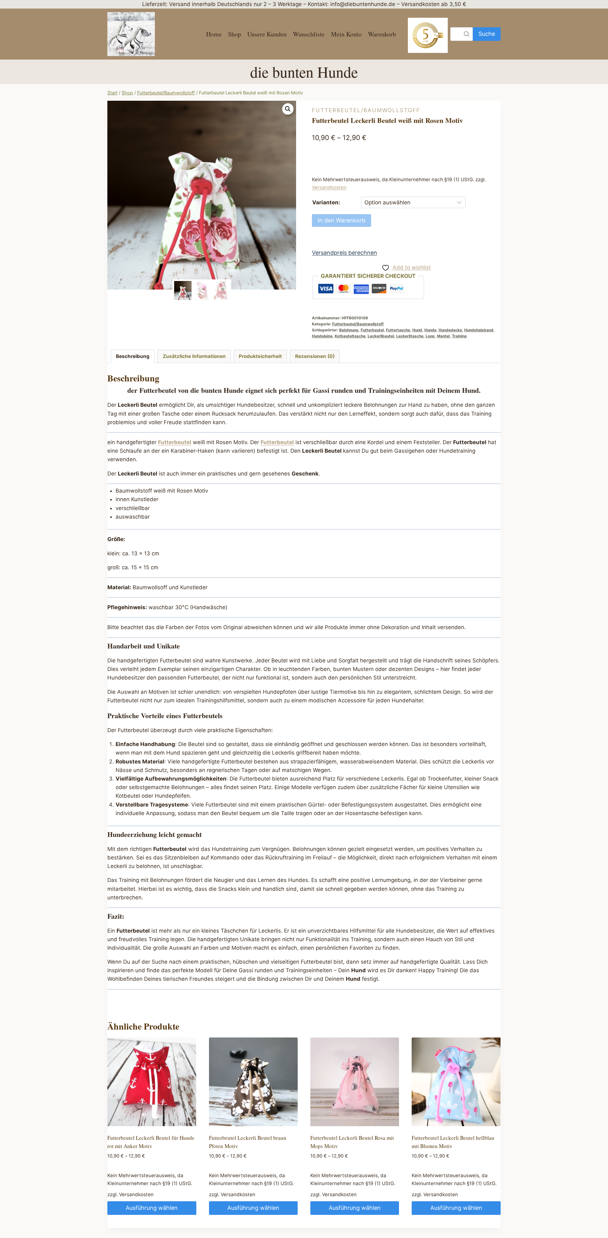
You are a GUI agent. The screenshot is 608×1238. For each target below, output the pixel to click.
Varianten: (326, 202)
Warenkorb (382, 34)
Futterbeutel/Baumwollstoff (366, 110)
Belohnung (348, 330)
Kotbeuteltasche (350, 336)
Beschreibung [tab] (132, 356)
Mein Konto (346, 34)
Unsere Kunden (267, 34)
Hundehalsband (478, 330)
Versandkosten (329, 187)
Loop (430, 336)
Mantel (443, 336)
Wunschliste (309, 34)
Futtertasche (398, 330)
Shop (234, 34)
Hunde (430, 330)
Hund (417, 330)
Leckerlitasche (409, 336)
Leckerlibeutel (381, 336)
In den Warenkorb (341, 220)
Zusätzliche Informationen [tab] (194, 356)
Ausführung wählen (152, 1207)
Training (459, 336)
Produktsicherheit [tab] (260, 356)
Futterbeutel (372, 330)
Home (214, 34)
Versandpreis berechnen (344, 252)
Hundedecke (450, 330)
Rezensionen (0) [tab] (315, 356)
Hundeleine (322, 336)
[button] (288, 109)
